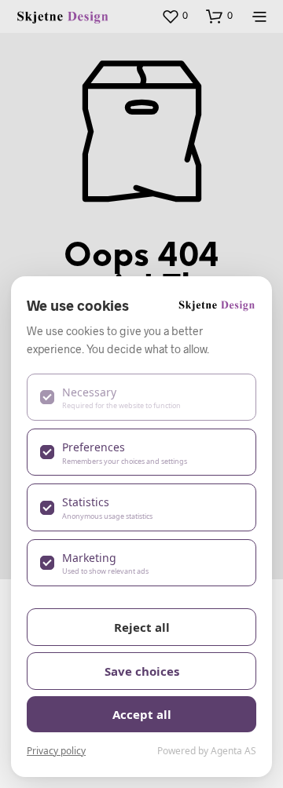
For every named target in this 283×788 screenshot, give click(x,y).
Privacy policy (56, 750)
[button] (174, 16)
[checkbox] (141, 397)
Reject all (142, 627)
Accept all (141, 714)
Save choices (142, 671)
